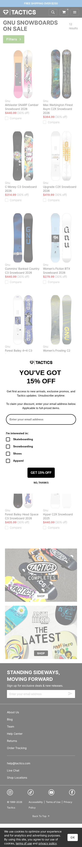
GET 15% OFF (41, 472)
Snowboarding (23, 446)
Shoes (17, 453)
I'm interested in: (17, 433)
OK (72, 837)
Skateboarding (23, 439)
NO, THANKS (41, 482)
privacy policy (47, 843)
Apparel (18, 460)
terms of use (24, 843)
